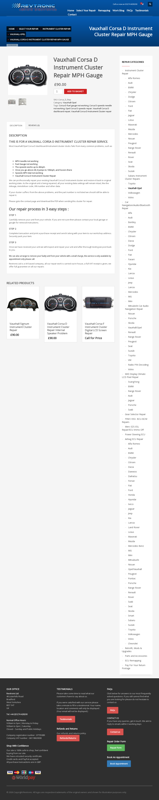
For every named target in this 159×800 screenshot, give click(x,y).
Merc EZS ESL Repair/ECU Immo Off (133, 428)
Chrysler (132, 92)
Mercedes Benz (136, 545)
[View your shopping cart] (142, 4)
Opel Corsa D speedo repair (79, 108)
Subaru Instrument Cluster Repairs (136, 177)
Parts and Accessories (136, 655)
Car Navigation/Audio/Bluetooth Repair (136, 205)
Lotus (131, 119)
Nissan (131, 138)
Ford (130, 106)
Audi (130, 82)
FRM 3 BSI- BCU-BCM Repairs (134, 420)
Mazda (131, 129)
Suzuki (131, 171)
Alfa (130, 212)
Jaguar (131, 115)
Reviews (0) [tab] (34, 125)
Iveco (131, 504)
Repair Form (116, 747)
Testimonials (66, 719)
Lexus (131, 277)
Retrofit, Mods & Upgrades (132, 650)
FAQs (112, 710)
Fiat (130, 110)
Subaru (131, 620)
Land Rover (134, 527)
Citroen (131, 101)
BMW (131, 87)
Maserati (132, 124)
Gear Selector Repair (135, 414)
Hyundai (132, 264)
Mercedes (133, 133)
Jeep (130, 282)
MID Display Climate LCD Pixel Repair (133, 376)
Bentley (132, 222)
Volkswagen (134, 192)
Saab (130, 409)
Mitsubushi (133, 559)
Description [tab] (16, 125)
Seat (130, 161)
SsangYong (133, 381)
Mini (130, 301)
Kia (129, 268)
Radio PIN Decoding (138, 364)
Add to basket (75, 91)
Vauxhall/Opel (135, 327)
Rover (131, 157)
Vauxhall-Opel (69, 102)
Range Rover (134, 147)
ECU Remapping (133, 660)
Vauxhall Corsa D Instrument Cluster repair (91, 111)
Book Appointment (119, 763)
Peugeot (132, 143)
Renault (132, 152)
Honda (131, 494)
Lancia (131, 273)
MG (130, 296)
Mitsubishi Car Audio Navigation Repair (137, 307)
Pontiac (132, 578)
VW (129, 360)
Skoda (131, 166)
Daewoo (132, 471)
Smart (131, 615)
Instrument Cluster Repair (133, 72)
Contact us (115, 731)
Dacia (131, 240)
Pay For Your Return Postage (133, 667)
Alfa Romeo (134, 78)
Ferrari (131, 480)
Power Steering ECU (135, 434)
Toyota (131, 183)
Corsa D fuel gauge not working (74, 105)
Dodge (131, 96)
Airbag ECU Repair (134, 439)
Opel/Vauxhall (135, 569)
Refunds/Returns (68, 738)
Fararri (131, 259)
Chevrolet (133, 643)
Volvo (131, 197)
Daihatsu (132, 476)
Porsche (132, 318)
